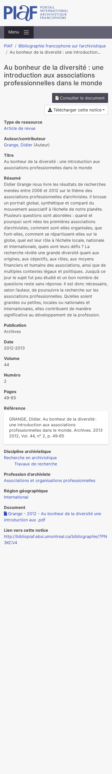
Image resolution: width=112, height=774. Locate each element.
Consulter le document (82, 98)
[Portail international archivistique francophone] (56, 13)
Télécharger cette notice (77, 109)
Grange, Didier (18, 144)
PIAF (8, 45)
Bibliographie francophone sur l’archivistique (62, 45)
